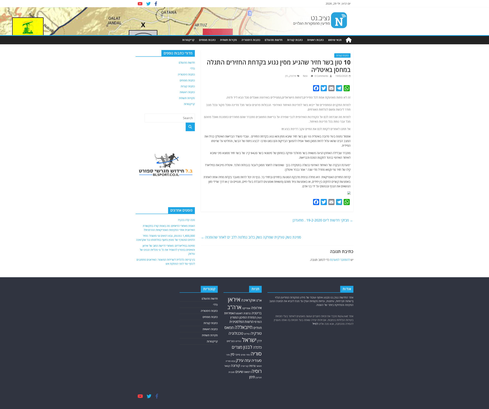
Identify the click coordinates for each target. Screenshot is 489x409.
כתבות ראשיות (315, 40)
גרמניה (247, 313)
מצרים (237, 347)
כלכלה (257, 347)
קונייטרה (245, 366)
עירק (240, 360)
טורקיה (256, 333)
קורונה (235, 365)
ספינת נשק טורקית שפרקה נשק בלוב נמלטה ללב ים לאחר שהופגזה (251, 237)
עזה (247, 360)
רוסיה (256, 371)
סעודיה (256, 360)
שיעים (239, 371)
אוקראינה (248, 300)
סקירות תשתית (228, 40)
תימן (252, 376)
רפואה (247, 372)
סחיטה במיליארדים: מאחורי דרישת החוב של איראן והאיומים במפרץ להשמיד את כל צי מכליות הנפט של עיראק (167, 249)
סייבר (237, 354)
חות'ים (257, 328)
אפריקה (246, 308)
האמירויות (230, 313)
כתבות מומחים (207, 40)
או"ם (259, 300)
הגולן (259, 317)
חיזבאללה (244, 327)
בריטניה (256, 313)
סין (286, 76)
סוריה (256, 353)
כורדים (238, 341)
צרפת (252, 366)
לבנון (247, 347)
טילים (247, 333)
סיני (228, 354)
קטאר (227, 366)
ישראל (249, 340)
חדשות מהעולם (274, 40)
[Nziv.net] (348, 40)
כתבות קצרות (295, 40)
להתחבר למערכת (340, 260)
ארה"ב (234, 307)
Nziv (305, 76)
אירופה (292, 76)
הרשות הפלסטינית (241, 321)
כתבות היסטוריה (250, 40)
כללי (192, 68)
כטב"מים (231, 341)
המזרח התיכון (247, 317)
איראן (234, 299)
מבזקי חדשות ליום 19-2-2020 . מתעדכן (323, 220)
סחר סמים (245, 354)
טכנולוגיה (235, 333)
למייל (315, 324)
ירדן (259, 341)
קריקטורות (188, 40)
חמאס (229, 327)
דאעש (239, 313)
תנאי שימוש (335, 40)
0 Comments (321, 76)
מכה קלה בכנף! (186, 220)
